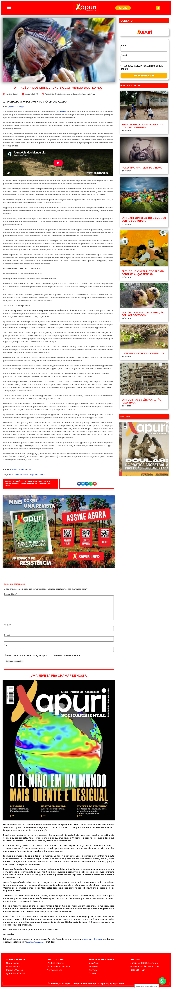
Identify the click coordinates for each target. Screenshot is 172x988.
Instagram (93, 963)
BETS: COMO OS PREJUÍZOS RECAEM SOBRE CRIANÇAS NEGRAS (143, 273)
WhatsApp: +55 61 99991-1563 (144, 966)
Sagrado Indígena (87, 94)
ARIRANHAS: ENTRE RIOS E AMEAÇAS (143, 353)
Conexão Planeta (17, 469)
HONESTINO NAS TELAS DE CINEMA (142, 167)
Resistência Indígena (69, 94)
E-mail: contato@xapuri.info (144, 963)
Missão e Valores (14, 970)
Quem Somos (12, 963)
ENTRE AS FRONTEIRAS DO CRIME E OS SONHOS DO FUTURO (144, 219)
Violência (42, 474)
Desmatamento (15, 474)
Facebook (93, 966)
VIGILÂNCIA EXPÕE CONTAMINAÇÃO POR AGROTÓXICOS (143, 314)
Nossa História (13, 966)
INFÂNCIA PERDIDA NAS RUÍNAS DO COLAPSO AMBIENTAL (142, 126)
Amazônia (49, 94)
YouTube (93, 970)
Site (5, 645)
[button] (158, 8)
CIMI (29, 469)
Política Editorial (55, 963)
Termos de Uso (54, 970)
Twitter (92, 973)
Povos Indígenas (30, 474)
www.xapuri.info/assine (92, 939)
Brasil (57, 94)
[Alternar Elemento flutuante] (162, 981)
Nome (7, 625)
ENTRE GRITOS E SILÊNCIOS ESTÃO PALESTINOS (141, 401)
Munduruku (61, 111)
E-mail (8, 635)
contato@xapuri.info (35, 942)
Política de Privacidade (59, 966)
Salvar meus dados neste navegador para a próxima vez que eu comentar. (43, 655)
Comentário (10, 594)
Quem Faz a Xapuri (15, 973)
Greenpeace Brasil (16, 106)
